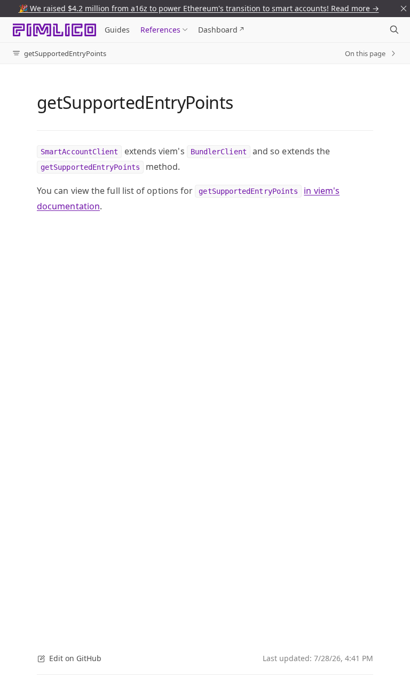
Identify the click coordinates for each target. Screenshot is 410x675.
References (160, 30)
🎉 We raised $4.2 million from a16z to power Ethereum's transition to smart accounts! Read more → (199, 8)
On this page (365, 53)
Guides (117, 30)
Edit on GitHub (75, 658)
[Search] (394, 29)
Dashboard (218, 30)
